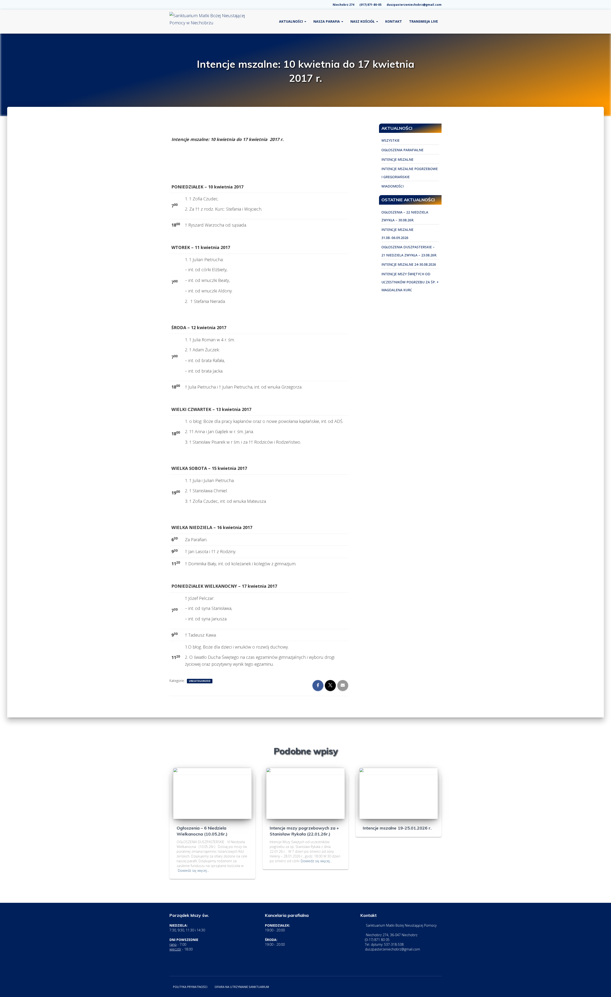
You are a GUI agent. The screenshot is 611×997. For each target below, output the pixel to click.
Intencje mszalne (397, 159)
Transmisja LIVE (423, 21)
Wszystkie (390, 140)
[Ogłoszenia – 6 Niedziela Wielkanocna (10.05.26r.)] (212, 793)
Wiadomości (392, 186)
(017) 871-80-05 (370, 5)
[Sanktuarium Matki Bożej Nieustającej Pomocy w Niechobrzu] (207, 21)
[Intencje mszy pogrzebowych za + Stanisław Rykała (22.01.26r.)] (305, 793)
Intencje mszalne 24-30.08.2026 (408, 264)
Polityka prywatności (190, 987)
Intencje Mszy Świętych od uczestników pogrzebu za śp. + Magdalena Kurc (410, 282)
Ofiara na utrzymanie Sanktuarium (242, 987)
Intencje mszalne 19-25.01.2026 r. (397, 828)
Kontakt (393, 21)
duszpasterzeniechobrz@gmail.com (414, 5)
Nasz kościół (363, 21)
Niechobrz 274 (343, 5)
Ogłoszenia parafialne (402, 150)
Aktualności (291, 21)
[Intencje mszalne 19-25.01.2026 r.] (398, 793)
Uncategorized (200, 681)
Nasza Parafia (327, 21)
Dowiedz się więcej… (193, 870)
